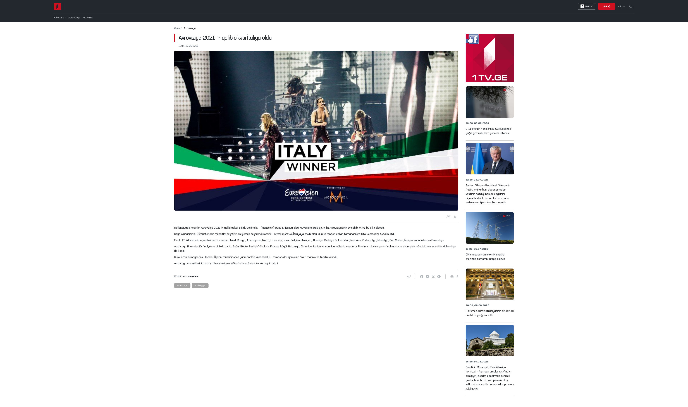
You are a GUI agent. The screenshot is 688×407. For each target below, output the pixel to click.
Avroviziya (182, 286)
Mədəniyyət (200, 286)
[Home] (57, 6)
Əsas (177, 28)
